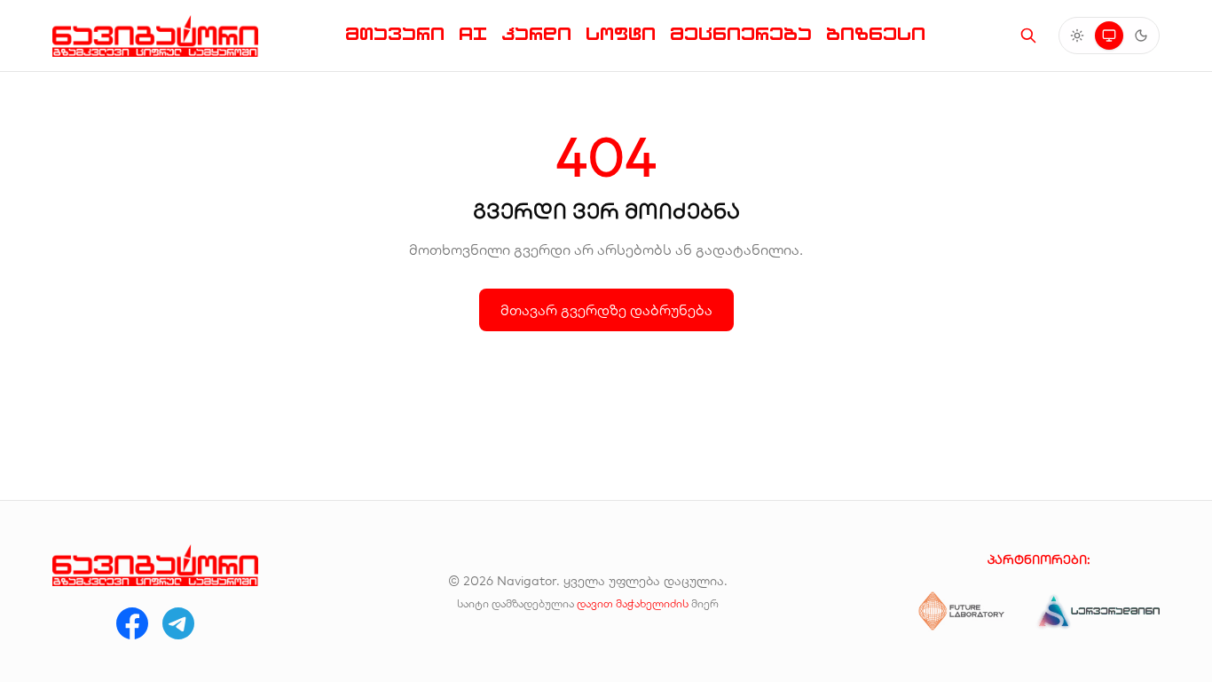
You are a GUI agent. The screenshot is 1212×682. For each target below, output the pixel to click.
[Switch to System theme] (1109, 35)
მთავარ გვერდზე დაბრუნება (606, 310)
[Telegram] (178, 623)
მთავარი (395, 34)
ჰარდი (536, 34)
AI (473, 34)
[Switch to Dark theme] (1141, 35)
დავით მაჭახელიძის (633, 603)
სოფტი (621, 34)
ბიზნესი (875, 34)
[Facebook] (132, 623)
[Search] (1028, 36)
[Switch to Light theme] (1077, 35)
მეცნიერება (741, 34)
